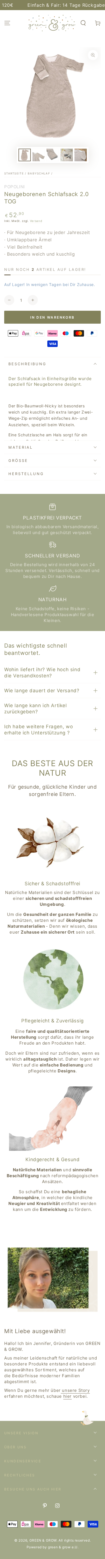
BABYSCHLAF (39, 173)
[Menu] (7, 23)
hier (67, 1396)
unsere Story (75, 1390)
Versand (36, 221)
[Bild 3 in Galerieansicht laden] (52, 155)
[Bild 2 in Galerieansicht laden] (38, 155)
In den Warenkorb (52, 317)
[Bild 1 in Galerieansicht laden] (24, 155)
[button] (83, 23)
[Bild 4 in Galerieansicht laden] (66, 155)
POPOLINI (14, 186)
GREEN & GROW (43, 1540)
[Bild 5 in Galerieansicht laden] (80, 155)
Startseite (14, 173)
